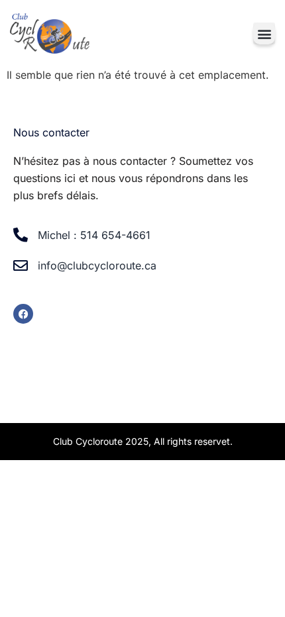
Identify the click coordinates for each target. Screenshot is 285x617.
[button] (264, 33)
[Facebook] (23, 314)
